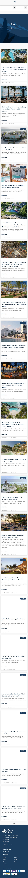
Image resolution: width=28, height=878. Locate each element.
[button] (14, 7)
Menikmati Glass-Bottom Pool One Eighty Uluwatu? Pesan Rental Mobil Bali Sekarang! (13, 109)
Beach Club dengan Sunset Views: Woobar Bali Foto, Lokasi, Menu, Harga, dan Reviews (13, 385)
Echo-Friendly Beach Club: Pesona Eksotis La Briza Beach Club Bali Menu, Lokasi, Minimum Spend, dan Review (13, 264)
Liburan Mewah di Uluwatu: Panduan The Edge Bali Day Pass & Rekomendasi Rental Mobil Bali (13, 69)
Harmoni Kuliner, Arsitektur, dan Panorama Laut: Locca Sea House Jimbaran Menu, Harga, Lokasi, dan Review (13, 225)
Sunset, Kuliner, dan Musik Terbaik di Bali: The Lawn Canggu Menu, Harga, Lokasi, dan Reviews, (13, 304)
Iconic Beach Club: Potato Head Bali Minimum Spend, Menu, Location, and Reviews (12, 580)
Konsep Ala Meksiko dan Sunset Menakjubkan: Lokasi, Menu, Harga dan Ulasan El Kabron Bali (12, 424)
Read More (4, 79)
